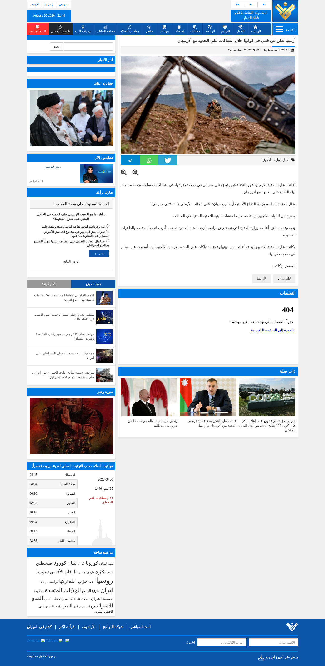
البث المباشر (36, 181)
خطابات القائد (103, 83)
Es (264, 4)
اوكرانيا (95, 591)
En (237, 4)
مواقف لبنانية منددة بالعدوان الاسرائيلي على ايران (65, 355)
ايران (106, 590)
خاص (149, 31)
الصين (67, 605)
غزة (100, 571)
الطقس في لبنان (81, 606)
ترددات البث (83, 31)
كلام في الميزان (39, 627)
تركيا (63, 581)
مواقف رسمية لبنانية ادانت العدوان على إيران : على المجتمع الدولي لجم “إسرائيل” (63, 375)
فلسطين (44, 563)
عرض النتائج (71, 261)
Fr (251, 4)
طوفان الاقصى (86, 572)
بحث (56, 46)
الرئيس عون (46, 606)
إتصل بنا (49, 4)
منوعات (165, 31)
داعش (91, 581)
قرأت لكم (67, 627)
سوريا (42, 571)
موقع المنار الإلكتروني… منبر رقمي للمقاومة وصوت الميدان (65, 336)
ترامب (53, 581)
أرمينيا (266, 160)
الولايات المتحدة (63, 590)
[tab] (71, 203)
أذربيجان (283, 278)
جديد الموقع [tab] (93, 284)
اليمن (86, 590)
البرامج (225, 31)
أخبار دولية (282, 160)
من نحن (63, 4)
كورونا (59, 563)
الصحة (57, 606)
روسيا (104, 580)
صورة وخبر (105, 392)
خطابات (195, 31)
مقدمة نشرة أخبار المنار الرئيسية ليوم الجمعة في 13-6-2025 (64, 317)
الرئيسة (256, 31)
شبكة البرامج (113, 627)
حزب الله (78, 581)
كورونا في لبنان (82, 563)
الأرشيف (35, 4)
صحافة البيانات (105, 31)
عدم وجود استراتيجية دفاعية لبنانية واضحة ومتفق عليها (73, 226)
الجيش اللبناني (103, 611)
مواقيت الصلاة (129, 31)
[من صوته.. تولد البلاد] (71, 426)
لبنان (103, 563)
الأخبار (241, 31)
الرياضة (210, 31)
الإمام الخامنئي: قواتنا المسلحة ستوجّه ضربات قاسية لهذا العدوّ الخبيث (64, 298)
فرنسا (109, 572)
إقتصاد (180, 31)
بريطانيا (43, 582)
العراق (96, 598)
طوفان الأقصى (63, 571)
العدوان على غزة (80, 598)
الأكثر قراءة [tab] (49, 284)
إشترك (190, 642)
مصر (110, 563)
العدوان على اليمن (56, 598)
